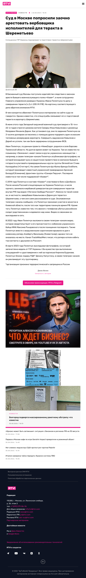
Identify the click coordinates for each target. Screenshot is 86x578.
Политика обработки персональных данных (24, 478)
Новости (23, 13)
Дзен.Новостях (17, 531)
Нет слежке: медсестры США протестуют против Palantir (30, 448)
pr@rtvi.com (25, 515)
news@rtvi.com (26, 512)
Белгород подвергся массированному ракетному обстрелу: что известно (41, 418)
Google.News (13, 534)
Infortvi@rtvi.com (33, 509)
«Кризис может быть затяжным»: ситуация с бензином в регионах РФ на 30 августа (42, 431)
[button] (83, 3)
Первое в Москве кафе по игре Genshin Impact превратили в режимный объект (40, 439)
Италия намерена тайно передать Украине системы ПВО (30, 456)
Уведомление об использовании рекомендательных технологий (34, 542)
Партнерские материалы (17, 520)
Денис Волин (43, 271)
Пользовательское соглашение (20, 475)
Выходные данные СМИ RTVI (18, 472)
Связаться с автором (43, 273)
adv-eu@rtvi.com (26, 517)
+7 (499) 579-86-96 (19, 506)
